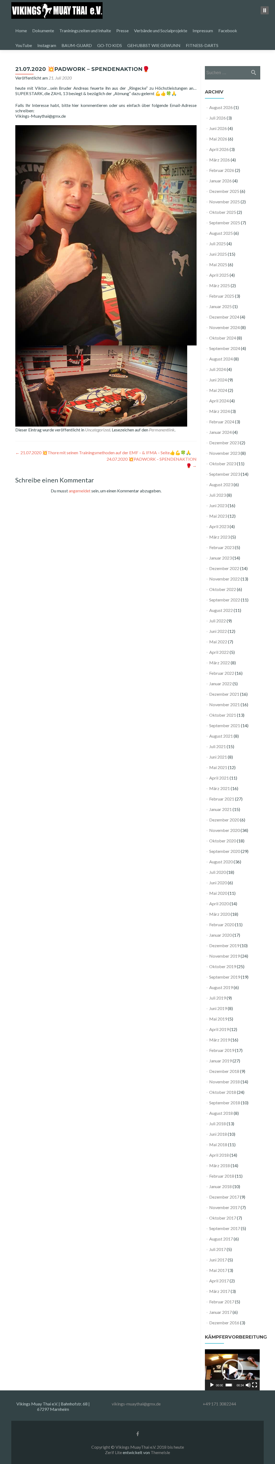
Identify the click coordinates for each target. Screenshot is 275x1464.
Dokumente (43, 30)
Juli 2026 (217, 117)
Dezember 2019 (224, 945)
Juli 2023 (217, 494)
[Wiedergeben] (212, 1385)
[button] (232, 1370)
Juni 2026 (218, 128)
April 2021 (219, 777)
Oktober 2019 (222, 966)
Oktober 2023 (222, 463)
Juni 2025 (218, 254)
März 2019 (219, 1039)
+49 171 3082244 (219, 1403)
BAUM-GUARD (76, 45)
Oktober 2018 (222, 1092)
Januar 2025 (220, 306)
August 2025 (221, 233)
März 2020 (219, 914)
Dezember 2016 (224, 1322)
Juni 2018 (218, 1134)
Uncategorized (97, 429)
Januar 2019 (220, 1060)
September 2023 (224, 474)
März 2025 (219, 285)
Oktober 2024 (222, 337)
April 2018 (219, 1155)
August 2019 (221, 987)
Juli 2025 (217, 243)
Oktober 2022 (222, 589)
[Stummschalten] (248, 1385)
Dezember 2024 (224, 316)
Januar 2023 (220, 557)
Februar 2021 (221, 798)
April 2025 (219, 274)
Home (21, 30)
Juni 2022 (218, 631)
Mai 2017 (218, 1270)
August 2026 (221, 107)
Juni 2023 (218, 505)
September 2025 (224, 222)
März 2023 (219, 536)
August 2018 (221, 1113)
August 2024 (221, 358)
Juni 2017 (218, 1259)
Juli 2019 (217, 997)
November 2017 (224, 1207)
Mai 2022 (218, 641)
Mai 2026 (218, 138)
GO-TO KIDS (109, 45)
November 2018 (224, 1081)
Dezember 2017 (224, 1196)
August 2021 (221, 735)
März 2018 (219, 1165)
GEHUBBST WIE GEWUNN (153, 45)
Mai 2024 (218, 390)
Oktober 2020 (222, 840)
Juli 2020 (217, 872)
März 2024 (219, 411)
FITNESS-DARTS (202, 45)
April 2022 (219, 652)
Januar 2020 (220, 934)
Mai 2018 (218, 1144)
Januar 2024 (220, 432)
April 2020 (219, 903)
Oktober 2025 (222, 212)
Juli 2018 (217, 1123)
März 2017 (219, 1291)
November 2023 (224, 453)
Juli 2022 (217, 620)
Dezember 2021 (224, 694)
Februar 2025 (221, 295)
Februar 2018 (221, 1175)
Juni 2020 (218, 882)
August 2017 (221, 1238)
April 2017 (219, 1280)
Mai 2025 (218, 264)
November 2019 (224, 955)
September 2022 (224, 599)
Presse (122, 30)
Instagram (46, 45)
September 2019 (224, 976)
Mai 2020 (218, 893)
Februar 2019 (221, 1050)
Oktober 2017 (222, 1217)
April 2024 (219, 400)
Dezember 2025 (224, 191)
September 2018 (224, 1102)
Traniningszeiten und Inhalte (85, 30)
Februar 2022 (221, 673)
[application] (232, 1369)
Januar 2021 (220, 809)
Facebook (227, 30)
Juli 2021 (217, 746)
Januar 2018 (220, 1186)
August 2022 (221, 610)
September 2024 (224, 348)
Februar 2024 (221, 421)
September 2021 (224, 725)
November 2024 (224, 327)
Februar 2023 (221, 547)
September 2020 (224, 851)
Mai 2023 (218, 515)
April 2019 (219, 1029)
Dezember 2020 (224, 819)
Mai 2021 (218, 767)
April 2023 (219, 526)
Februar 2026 (221, 170)
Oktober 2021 (222, 714)
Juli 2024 (217, 369)
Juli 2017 (217, 1249)
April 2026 (219, 149)
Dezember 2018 (224, 1071)
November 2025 (224, 201)
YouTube (23, 45)
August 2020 (221, 861)
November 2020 (224, 830)
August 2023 (221, 484)
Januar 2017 (220, 1312)
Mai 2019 (218, 1018)
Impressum (203, 30)
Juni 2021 (218, 756)
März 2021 (219, 788)
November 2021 (224, 704)
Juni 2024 (218, 379)
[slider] (229, 1385)
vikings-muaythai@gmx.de (136, 1403)
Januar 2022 (220, 683)
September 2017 (224, 1228)
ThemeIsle (160, 1452)
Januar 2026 (220, 180)
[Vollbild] (254, 1385)
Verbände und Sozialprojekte (160, 30)
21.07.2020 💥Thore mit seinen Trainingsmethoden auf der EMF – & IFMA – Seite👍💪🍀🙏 (103, 452)
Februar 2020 (221, 924)
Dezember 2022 (224, 568)
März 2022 (219, 662)
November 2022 (224, 578)
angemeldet (80, 490)
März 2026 (219, 159)
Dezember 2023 (224, 442)
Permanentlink (162, 429)
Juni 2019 (218, 1008)
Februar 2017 (221, 1301)
